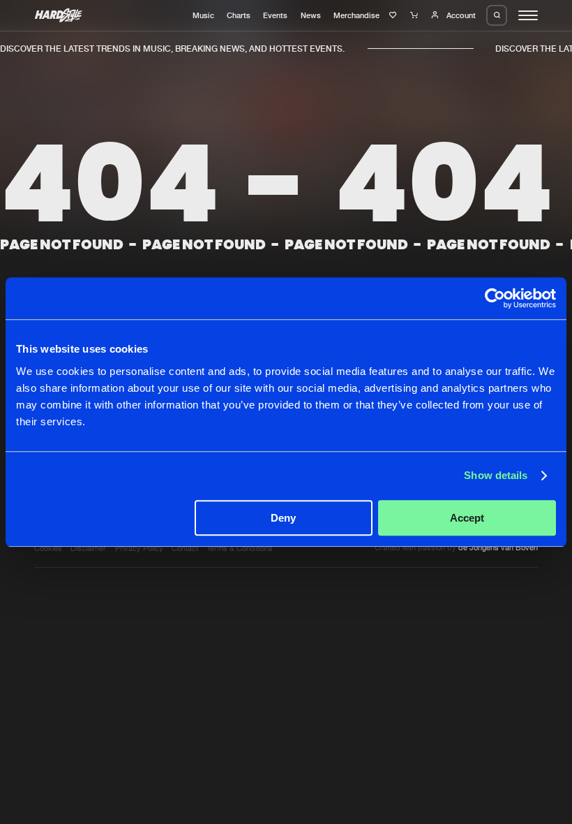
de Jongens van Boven (498, 547)
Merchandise (356, 15)
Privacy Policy (139, 548)
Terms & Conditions (239, 548)
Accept (467, 518)
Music (203, 15)
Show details (495, 475)
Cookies (48, 548)
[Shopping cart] (415, 15)
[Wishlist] (394, 15)
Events (275, 15)
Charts (238, 15)
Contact (185, 548)
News (311, 15)
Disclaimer (88, 548)
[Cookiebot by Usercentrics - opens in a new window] (495, 298)
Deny (283, 518)
